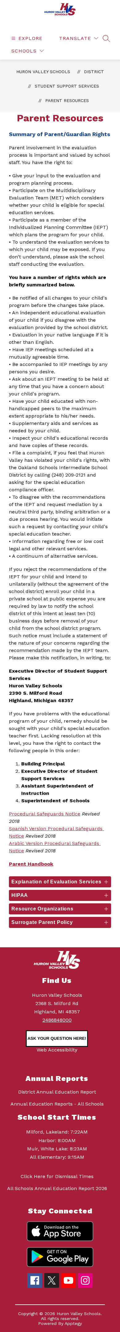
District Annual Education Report (57, 1092)
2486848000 (57, 1020)
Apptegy (73, 1323)
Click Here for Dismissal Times (57, 1176)
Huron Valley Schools (43, 71)
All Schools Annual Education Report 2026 (57, 1188)
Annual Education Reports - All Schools (57, 1104)
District (94, 71)
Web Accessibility (57, 1050)
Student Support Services (67, 86)
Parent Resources (67, 100)
